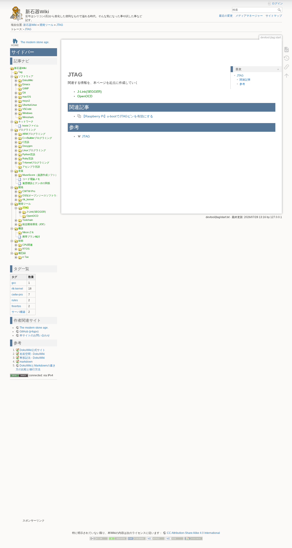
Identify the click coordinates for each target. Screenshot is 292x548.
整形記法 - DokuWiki (32, 357)
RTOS (25, 248)
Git (24, 92)
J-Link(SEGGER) (36, 211)
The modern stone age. (35, 42)
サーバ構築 (18, 312)
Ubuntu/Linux (29, 104)
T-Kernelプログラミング (35, 162)
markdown (26, 361)
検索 (280, 9)
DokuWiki (27, 80)
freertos (16, 306)
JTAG (59, 24)
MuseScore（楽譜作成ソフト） (40, 175)
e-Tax (25, 257)
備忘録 (22, 253)
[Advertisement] (33, 450)
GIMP (25, 88)
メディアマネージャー (249, 15)
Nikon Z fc (28, 232)
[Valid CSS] (174, 538)
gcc (14, 283)
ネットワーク (25, 121)
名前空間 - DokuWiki (32, 354)
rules (15, 300)
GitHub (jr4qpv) (29, 331)
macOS (26, 96)
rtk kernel (17, 288)
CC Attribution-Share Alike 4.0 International (193, 533)
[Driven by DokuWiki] (193, 538)
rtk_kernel (28, 199)
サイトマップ (274, 15)
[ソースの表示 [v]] (286, 49)
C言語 (25, 142)
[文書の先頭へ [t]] (286, 75)
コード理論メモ (31, 179)
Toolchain (27, 220)
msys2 (26, 100)
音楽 (20, 170)
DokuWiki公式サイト (32, 350)
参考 (242, 84)
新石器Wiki (30, 24)
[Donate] (118, 538)
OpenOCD (32, 215)
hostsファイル (30, 125)
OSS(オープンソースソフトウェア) (42, 195)
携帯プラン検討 (31, 236)
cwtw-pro (17, 294)
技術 (20, 240)
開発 (20, 187)
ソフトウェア (25, 76)
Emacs (26, 84)
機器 (20, 228)
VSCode (26, 109)
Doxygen (27, 146)
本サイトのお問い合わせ (35, 335)
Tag (20, 72)
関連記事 (245, 79)
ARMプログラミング (33, 133)
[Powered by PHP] (137, 538)
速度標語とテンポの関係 (36, 183)
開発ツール (46, 24)
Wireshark (28, 117)
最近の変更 (226, 15)
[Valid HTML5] (155, 538)
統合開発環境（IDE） (34, 224)
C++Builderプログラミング (37, 138)
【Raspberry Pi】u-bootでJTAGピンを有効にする (117, 116)
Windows (27, 113)
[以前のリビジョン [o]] (286, 58)
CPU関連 (27, 244)
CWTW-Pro (28, 191)
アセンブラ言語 (31, 166)
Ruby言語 (27, 158)
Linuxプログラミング (34, 150)
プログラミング (27, 129)
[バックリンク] (286, 66)
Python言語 (28, 154)
